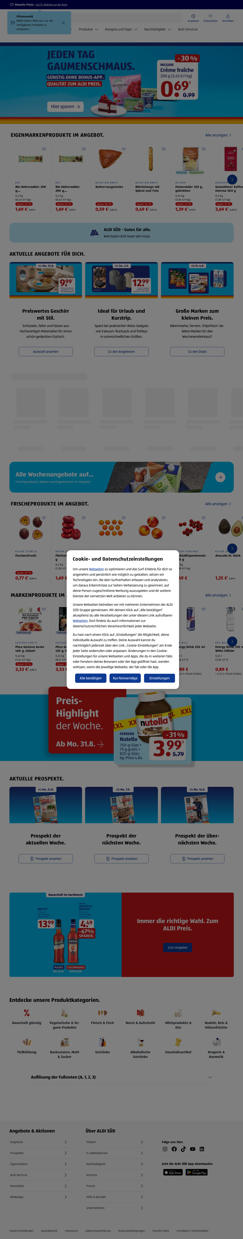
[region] (123, 619)
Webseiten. (80, 620)
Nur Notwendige (125, 678)
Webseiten (96, 569)
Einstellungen (159, 678)
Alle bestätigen (91, 678)
